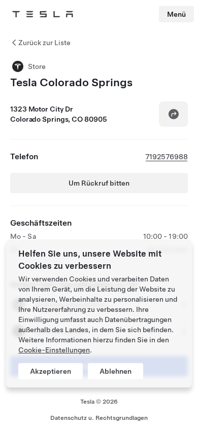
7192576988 (166, 157)
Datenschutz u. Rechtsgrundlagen (99, 417)
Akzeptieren (50, 371)
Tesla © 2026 (99, 401)
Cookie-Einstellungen (54, 350)
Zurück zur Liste (44, 43)
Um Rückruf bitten (99, 183)
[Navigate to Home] (42, 14)
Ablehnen (115, 371)
